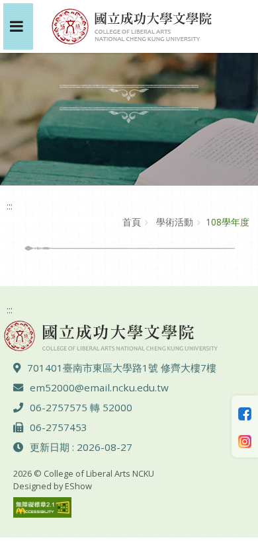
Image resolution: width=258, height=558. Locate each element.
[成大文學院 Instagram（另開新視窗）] (244, 440)
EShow (78, 486)
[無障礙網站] (42, 506)
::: (10, 206)
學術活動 (173, 222)
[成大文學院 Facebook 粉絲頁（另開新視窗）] (244, 412)
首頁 (131, 222)
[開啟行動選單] (18, 26)
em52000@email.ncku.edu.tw (99, 387)
